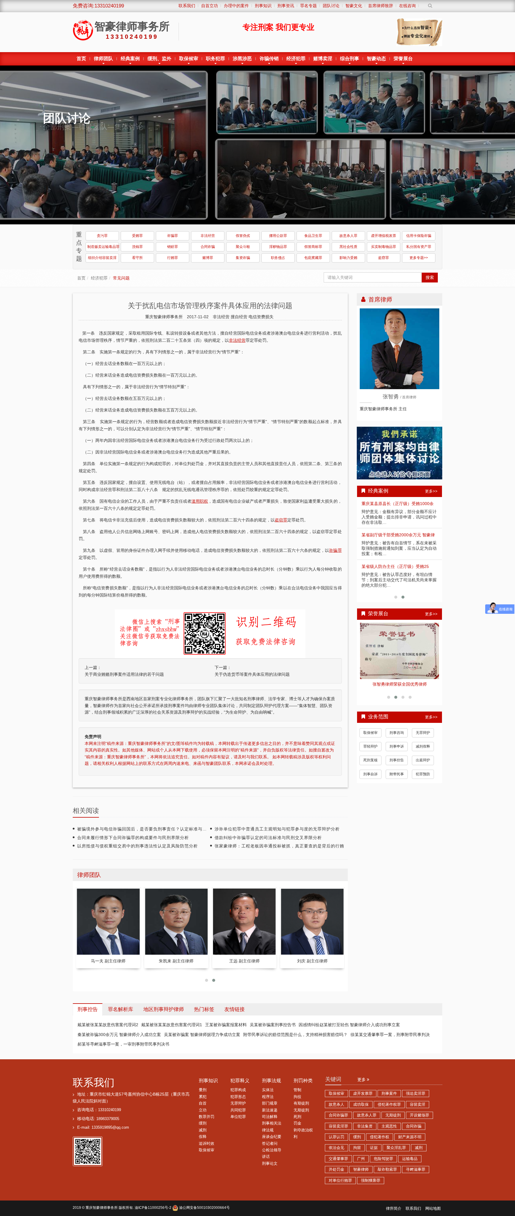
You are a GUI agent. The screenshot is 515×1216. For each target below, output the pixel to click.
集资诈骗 (243, 258)
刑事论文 (269, 1163)
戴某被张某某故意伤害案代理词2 (107, 1024)
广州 (361, 1159)
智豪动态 (376, 58)
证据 (374, 1148)
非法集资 (365, 1126)
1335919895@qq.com (110, 1127)
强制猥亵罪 (370, 1180)
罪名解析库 (120, 1009)
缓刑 (203, 1123)
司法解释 (269, 1117)
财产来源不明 (409, 1137)
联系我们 (93, 1082)
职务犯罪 (215, 58)
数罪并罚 (206, 1117)
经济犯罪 (295, 58)
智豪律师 (361, 1169)
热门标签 (204, 1009)
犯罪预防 (423, 774)
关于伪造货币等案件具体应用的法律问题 (252, 674)
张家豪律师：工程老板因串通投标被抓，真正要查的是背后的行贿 (279, 846)
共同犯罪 (238, 1110)
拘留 (357, 1148)
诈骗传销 (269, 58)
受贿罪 (137, 236)
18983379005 (107, 1119)
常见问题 (121, 278)
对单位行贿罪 (340, 1180)
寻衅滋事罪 (415, 1169)
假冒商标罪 (313, 247)
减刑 (203, 1130)
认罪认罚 (336, 1137)
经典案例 (130, 58)
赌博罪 (207, 258)
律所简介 (393, 1208)
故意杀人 (336, 1104)
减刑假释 (423, 746)
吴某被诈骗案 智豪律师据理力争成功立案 (202, 1034)
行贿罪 (172, 258)
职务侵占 (278, 258)
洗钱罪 (137, 247)
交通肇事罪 (338, 1159)
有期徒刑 (301, 1103)
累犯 (203, 1097)
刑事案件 (389, 1093)
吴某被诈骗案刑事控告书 (273, 1024)
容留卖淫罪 (338, 1126)
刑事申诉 (397, 746)
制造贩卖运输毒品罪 (103, 247)
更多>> (431, 491)
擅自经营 (240, 316)
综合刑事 (349, 58)
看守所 (137, 258)
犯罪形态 (238, 1097)
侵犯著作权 (379, 1137)
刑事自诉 (370, 774)
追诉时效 (206, 1144)
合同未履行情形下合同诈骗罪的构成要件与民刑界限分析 (133, 837)
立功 (203, 1110)
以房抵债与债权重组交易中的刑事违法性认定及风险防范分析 (137, 846)
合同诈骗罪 (338, 1115)
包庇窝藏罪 (313, 258)
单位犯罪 (238, 1117)
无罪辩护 (423, 733)
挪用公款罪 (278, 236)
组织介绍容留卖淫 (102, 258)
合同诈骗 (208, 247)
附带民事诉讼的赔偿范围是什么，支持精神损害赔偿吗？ (295, 1034)
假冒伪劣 (243, 236)
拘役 (297, 1097)
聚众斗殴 (243, 247)
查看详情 (399, 651)
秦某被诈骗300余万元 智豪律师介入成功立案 (119, 1034)
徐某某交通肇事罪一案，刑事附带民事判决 (390, 1034)
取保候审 (188, 58)
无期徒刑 (301, 1110)
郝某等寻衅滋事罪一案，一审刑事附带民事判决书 (123, 1044)
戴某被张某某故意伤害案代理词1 (171, 1024)
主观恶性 (389, 1126)
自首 (203, 1103)
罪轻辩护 (370, 746)
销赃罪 (172, 247)
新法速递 (269, 1110)
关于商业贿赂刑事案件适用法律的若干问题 (124, 674)
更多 (362, 1079)
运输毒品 (410, 1159)
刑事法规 (271, 1080)
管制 (297, 1090)
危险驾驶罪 (383, 1159)
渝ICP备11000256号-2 (153, 1208)
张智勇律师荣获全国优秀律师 (400, 684)
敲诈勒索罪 (387, 1169)
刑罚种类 (303, 1080)
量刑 (203, 1090)
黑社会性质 (348, 247)
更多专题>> (418, 258)
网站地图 (433, 1208)
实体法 (268, 1090)
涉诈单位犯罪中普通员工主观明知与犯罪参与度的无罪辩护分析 (277, 829)
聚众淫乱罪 (396, 1148)
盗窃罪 (383, 258)
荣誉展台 (403, 58)
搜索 (430, 277)
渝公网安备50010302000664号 (204, 1208)
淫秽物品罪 (278, 247)
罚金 (297, 1123)
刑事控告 (397, 760)
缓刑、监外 (159, 58)
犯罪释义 (239, 1080)
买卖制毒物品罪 (383, 247)
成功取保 (361, 1104)
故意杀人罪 (348, 236)
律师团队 (103, 58)
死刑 (297, 1117)
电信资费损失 (261, 316)
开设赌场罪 (419, 1115)
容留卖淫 (417, 1104)
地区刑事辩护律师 (163, 1009)
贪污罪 (102, 236)
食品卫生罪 (313, 236)
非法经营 (208, 236)
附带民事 (397, 774)
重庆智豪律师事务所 (102, 1208)
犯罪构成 (238, 1090)
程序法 (268, 1097)
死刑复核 (370, 760)
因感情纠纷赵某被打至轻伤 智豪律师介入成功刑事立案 (349, 1024)
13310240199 (109, 1110)
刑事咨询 (397, 733)
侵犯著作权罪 (389, 1104)
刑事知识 (208, 1080)
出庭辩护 (423, 760)
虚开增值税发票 (383, 236)
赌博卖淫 (322, 58)
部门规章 (269, 1103)
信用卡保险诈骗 (418, 236)
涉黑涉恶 (242, 58)
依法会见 (336, 1148)
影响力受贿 (348, 258)
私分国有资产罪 (418, 247)
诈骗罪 (172, 236)
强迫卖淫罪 (415, 1093)
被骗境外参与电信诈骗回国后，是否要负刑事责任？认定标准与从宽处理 (148, 829)
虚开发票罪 (363, 1093)
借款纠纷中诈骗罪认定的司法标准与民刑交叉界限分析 (268, 837)
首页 (81, 58)
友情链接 (234, 1009)
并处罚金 (336, 1169)
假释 (203, 1137)
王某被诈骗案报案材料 (226, 1024)
